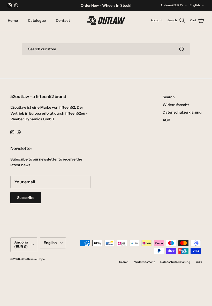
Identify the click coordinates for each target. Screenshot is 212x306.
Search (169, 97)
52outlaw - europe (32, 259)
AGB (166, 120)
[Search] (182, 49)
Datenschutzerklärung (182, 112)
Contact (63, 20)
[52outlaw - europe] (106, 20)
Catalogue (37, 20)
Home (13, 20)
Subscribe (25, 197)
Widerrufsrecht (176, 104)
